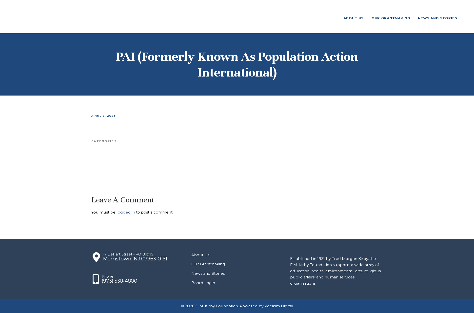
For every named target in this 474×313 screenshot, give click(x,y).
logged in (126, 212)
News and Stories (208, 273)
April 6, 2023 (103, 115)
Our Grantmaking (208, 264)
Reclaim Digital (278, 306)
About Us (200, 255)
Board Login (203, 282)
